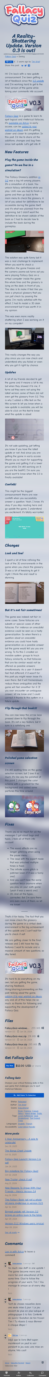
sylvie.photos (17, 1263)
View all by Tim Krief (17, 1363)
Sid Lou (15, 1335)
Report (28, 1363)
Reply (10, 1293)
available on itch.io (19, 123)
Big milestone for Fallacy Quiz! (21, 1171)
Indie (39, 1113)
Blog (15, 1365)
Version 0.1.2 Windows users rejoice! (24, 1223)
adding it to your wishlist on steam (23, 996)
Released (22, 1101)
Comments (42, 1375)
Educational (23, 1108)
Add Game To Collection (26, 1095)
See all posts (11, 1232)
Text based (35, 1118)
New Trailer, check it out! (18, 1179)
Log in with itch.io (14, 1251)
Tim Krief (36, 61)
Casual (35, 1111)
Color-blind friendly (26, 1127)
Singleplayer (23, 1118)
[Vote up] (5, 1263)
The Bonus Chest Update (18, 1150)
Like (10, 62)
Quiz (36, 1116)
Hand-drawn (30, 1113)
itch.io (7, 1363)
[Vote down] (5, 1266)
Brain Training (24, 1111)
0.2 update (38, 80)
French (29, 1124)
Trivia (20, 1120)
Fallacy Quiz (10, 56)
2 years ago (27, 1263)
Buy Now (9, 1066)
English (21, 1124)
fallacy (21, 1113)
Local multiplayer (25, 1116)
